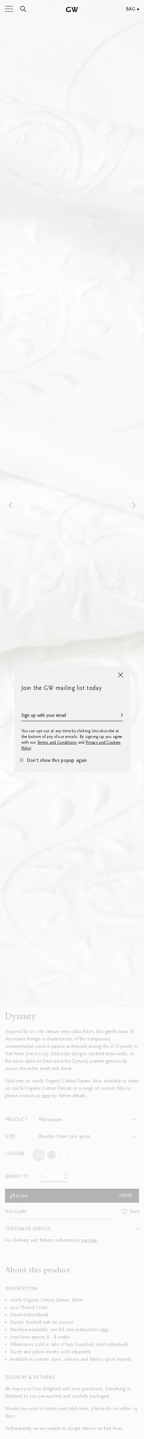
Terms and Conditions (57, 742)
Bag (130, 9)
